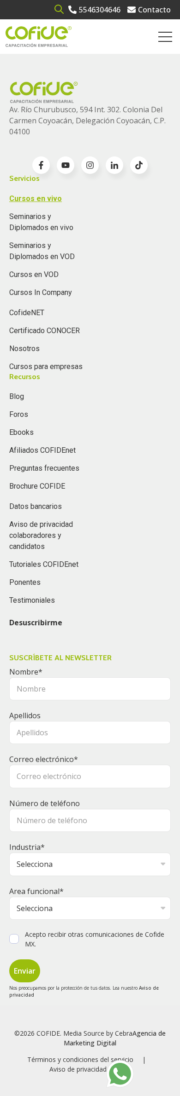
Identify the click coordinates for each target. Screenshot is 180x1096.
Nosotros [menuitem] (24, 348)
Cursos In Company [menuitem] (40, 292)
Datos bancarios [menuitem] (35, 506)
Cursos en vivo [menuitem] (35, 198)
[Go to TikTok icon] (139, 165)
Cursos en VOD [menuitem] (34, 274)
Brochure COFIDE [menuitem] (37, 486)
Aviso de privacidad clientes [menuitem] (90, 1069)
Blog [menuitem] (16, 396)
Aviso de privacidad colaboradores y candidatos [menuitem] (41, 535)
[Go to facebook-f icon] (41, 165)
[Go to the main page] (39, 36)
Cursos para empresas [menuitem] (46, 366)
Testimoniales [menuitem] (32, 600)
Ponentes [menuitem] (25, 582)
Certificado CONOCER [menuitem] (44, 330)
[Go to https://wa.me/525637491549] (120, 1074)
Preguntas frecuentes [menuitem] (44, 468)
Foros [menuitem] (18, 414)
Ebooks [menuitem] (21, 432)
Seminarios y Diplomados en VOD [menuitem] (42, 251)
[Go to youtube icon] (65, 165)
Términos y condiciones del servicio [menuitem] (80, 1059)
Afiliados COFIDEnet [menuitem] (42, 450)
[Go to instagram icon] (90, 165)
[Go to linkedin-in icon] (114, 165)
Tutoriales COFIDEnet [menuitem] (43, 564)
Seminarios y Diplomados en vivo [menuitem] (41, 222)
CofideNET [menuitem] (26, 312)
